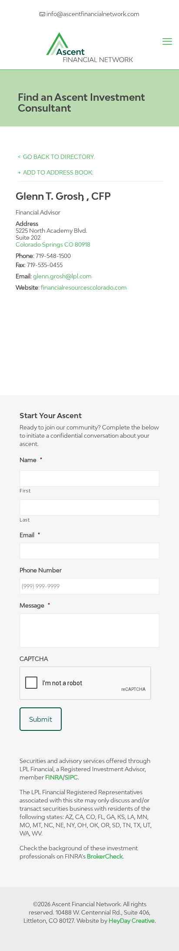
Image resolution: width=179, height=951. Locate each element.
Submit (40, 719)
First (25, 490)
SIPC (71, 777)
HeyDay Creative (132, 920)
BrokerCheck (105, 856)
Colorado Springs (39, 244)
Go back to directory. (59, 156)
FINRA (54, 777)
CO (68, 244)
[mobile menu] (167, 41)
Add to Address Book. (58, 172)
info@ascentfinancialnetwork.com (92, 13)
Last (25, 519)
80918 (82, 244)
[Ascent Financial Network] (89, 46)
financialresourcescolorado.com (84, 287)
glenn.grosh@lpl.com (62, 276)
